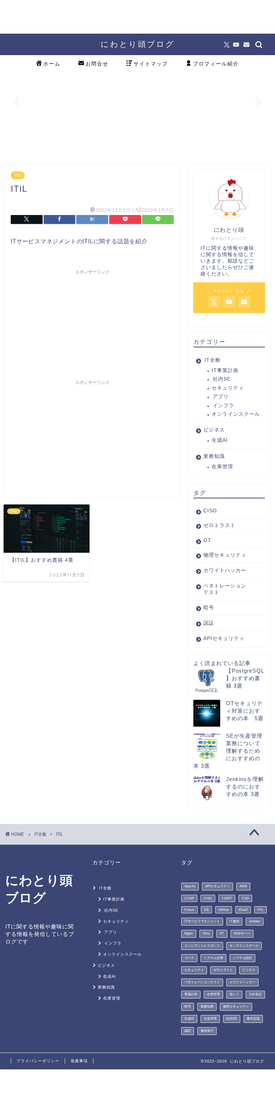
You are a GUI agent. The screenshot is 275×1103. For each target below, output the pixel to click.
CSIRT (227, 898)
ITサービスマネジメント (202, 921)
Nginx (188, 933)
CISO (210, 510)
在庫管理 (222, 466)
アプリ (221, 396)
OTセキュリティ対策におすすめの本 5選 (245, 710)
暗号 (208, 607)
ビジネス (214, 430)
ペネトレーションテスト (224, 589)
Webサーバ (242, 933)
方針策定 (255, 994)
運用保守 (207, 1031)
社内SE (222, 379)
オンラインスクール (236, 414)
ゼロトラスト (219, 525)
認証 (208, 623)
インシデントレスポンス (202, 945)
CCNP (189, 898)
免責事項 (79, 1061)
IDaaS (243, 910)
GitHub (223, 910)
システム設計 (242, 958)
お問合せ (97, 63)
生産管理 (210, 1018)
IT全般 (212, 360)
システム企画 (213, 958)
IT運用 (234, 921)
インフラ (223, 405)
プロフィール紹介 (216, 63)
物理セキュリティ (224, 555)
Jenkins (254, 921)
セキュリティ (228, 388)
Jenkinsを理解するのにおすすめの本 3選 (245, 786)
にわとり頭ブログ (138, 44)
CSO (245, 898)
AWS (243, 886)
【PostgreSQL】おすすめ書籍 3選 (245, 678)
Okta (206, 933)
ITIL (17, 175)
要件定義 (253, 1018)
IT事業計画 (225, 370)
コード (189, 958)
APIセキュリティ (224, 638)
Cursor (189, 910)
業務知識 (214, 456)
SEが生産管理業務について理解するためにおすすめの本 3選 (227, 751)
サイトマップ (151, 63)
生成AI (220, 440)
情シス (234, 994)
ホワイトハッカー (224, 570)
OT (207, 540)
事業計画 (190, 994)
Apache (190, 886)
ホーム (52, 63)
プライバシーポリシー (37, 1061)
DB (206, 910)
